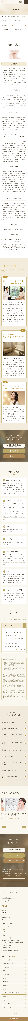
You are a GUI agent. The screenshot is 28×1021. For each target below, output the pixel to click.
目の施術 (5, 982)
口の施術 (5, 985)
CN (21, 1)
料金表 (16, 25)
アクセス (5, 931)
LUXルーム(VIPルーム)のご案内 (10, 940)
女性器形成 (6, 974)
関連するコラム (18, 29)
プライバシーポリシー (7, 947)
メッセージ (6, 927)
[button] (4, 827)
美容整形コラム (5, 917)
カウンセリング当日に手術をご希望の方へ (12, 943)
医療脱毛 (5, 996)
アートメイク (7, 1003)
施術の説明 (4, 21)
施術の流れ (4, 25)
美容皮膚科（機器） (15, 16)
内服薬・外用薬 (7, 1007)
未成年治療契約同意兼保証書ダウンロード (13, 880)
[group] (12, 810)
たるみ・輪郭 (6, 960)
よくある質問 (5, 29)
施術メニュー (7, 16)
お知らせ (3, 915)
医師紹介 (3, 912)
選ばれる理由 (18, 21)
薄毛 (4, 1000)
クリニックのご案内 (6, 923)
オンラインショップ (6, 945)
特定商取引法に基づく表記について (11, 950)
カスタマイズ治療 (6, 938)
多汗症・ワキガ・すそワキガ (11, 992)
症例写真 (3, 910)
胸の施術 (5, 978)
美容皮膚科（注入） (8, 967)
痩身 (4, 971)
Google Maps (4, 901)
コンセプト (6, 929)
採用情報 (3, 920)
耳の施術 (5, 989)
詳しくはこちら (20, 875)
